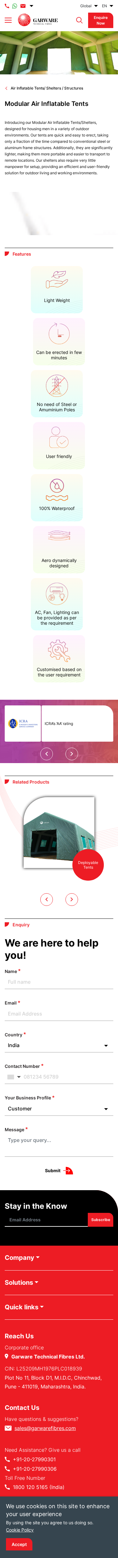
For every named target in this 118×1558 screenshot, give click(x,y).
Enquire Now (101, 20)
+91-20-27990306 (35, 1469)
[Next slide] (71, 754)
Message (14, 1129)
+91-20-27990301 (34, 1459)
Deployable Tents (88, 865)
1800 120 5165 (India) (39, 1487)
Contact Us (22, 1407)
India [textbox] (14, 1045)
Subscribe (100, 1220)
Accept (19, 1544)
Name (11, 971)
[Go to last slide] (46, 754)
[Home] (38, 20)
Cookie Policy (20, 1529)
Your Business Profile (28, 1097)
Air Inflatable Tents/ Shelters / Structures (47, 88)
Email (11, 1002)
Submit (52, 1170)
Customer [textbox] (20, 1108)
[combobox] (59, 1045)
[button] (78, 20)
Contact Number (22, 1066)
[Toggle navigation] (8, 20)
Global (86, 5)
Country (13, 1034)
